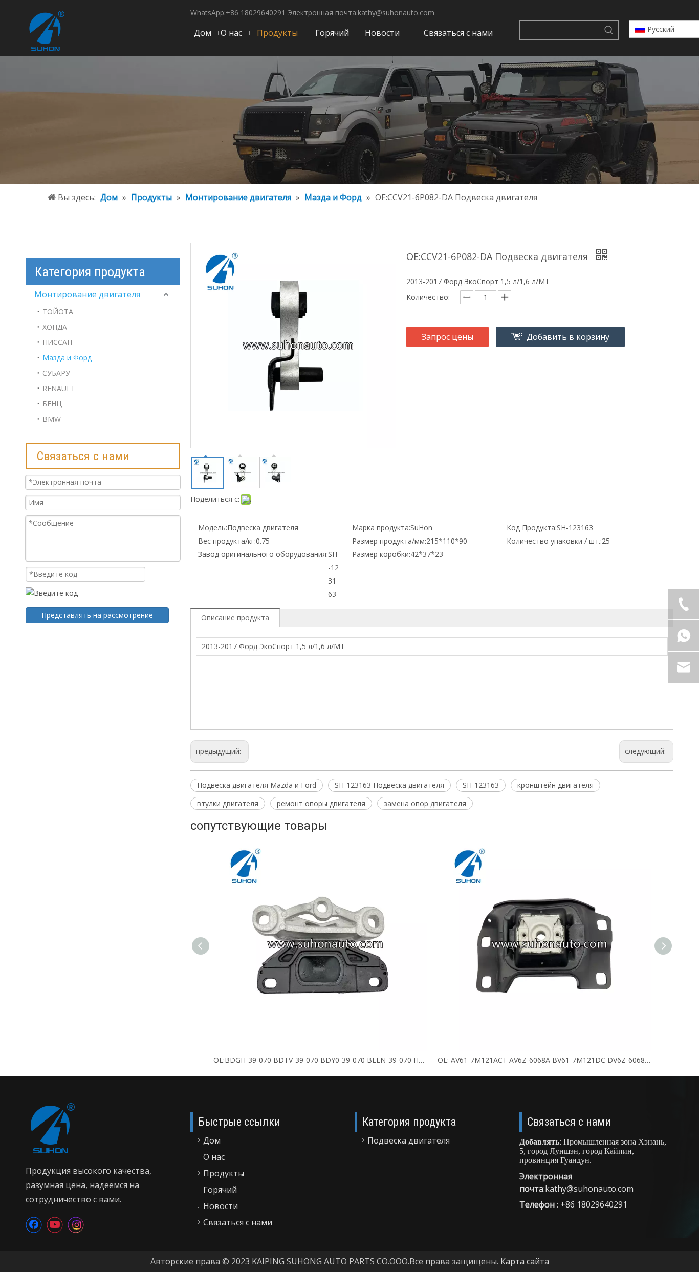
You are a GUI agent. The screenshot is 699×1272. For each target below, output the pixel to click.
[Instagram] (76, 1225)
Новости (220, 1206)
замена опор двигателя (425, 803)
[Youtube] (55, 1225)
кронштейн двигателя (555, 785)
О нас (214, 1156)
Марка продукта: (381, 527)
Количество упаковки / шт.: (554, 541)
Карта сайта (524, 1261)
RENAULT (58, 388)
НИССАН (57, 342)
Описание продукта (235, 617)
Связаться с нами (237, 1222)
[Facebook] (34, 1225)
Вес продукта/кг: (227, 541)
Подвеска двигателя (408, 1140)
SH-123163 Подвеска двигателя (389, 785)
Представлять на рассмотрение (97, 615)
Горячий (220, 1189)
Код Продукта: (532, 527)
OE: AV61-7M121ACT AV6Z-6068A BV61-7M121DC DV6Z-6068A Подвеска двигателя (544, 1060)
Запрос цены (447, 336)
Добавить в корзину (568, 336)
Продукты (223, 1173)
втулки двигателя (227, 803)
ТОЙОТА (57, 311)
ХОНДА (54, 327)
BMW (51, 419)
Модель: (212, 527)
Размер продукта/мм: (389, 541)
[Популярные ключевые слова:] (609, 30)
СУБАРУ (56, 373)
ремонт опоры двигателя (321, 803)
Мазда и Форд (67, 357)
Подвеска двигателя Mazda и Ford (256, 785)
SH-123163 (481, 785)
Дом (212, 1140)
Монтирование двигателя (87, 294)
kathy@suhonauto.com (396, 12)
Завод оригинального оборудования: (263, 554)
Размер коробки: (381, 554)
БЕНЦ (52, 403)
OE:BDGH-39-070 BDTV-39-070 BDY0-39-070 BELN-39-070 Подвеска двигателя (320, 1060)
